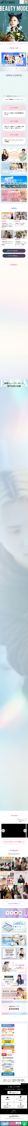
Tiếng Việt (23, 1081)
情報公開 (14, 1110)
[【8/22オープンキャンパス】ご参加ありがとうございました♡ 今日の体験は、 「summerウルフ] (21, 864)
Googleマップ (14, 1092)
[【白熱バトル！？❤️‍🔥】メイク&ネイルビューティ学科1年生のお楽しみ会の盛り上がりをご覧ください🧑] (7, 864)
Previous (3, 830)
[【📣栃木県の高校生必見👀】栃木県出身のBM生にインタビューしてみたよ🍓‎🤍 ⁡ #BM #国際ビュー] (21, 878)
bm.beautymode (15, 854)
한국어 (18, 1081)
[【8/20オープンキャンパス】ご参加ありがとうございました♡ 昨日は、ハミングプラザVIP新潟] (7, 892)
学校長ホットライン (14, 1112)
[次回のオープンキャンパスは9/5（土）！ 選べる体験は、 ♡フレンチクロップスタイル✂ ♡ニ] (7, 878)
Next (25, 830)
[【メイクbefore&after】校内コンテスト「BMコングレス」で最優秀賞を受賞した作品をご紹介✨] (21, 892)
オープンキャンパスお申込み (20, 1099)
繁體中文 (14, 1081)
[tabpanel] (13, 59)
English (4, 1081)
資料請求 (7, 1099)
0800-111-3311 (7, 1106)
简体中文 (9, 1081)
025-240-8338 (20, 1106)
